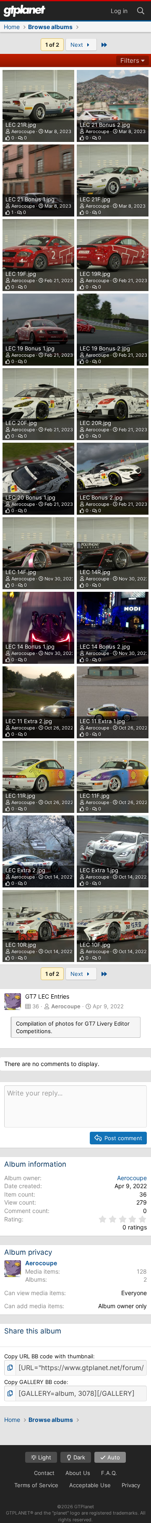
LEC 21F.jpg (95, 199)
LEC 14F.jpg (20, 572)
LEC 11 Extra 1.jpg (102, 721)
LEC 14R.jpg (95, 572)
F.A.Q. (109, 1473)
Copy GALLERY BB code (35, 1382)
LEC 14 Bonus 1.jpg (30, 646)
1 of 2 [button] (52, 44)
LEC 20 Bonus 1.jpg (30, 497)
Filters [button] (129, 60)
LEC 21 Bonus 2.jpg (105, 124)
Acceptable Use (90, 1485)
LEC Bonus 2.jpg (101, 497)
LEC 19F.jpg (20, 273)
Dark (78, 1457)
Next (77, 44)
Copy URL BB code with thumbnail (48, 1356)
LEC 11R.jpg (20, 795)
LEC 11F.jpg (94, 795)
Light (43, 1457)
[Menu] (24, 11)
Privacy (131, 1485)
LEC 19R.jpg (95, 273)
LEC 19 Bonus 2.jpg (105, 348)
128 (142, 1271)
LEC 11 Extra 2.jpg (28, 721)
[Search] (140, 10)
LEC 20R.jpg (95, 422)
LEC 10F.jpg (95, 944)
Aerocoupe (23, 131)
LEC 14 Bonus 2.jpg (105, 646)
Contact (44, 1473)
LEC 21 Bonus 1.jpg (30, 199)
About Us (77, 1473)
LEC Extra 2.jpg (25, 870)
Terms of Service (36, 1485)
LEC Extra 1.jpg (99, 870)
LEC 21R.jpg (20, 124)
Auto (113, 1457)
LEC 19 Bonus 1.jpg (30, 348)
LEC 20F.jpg (21, 422)
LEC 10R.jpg (20, 944)
